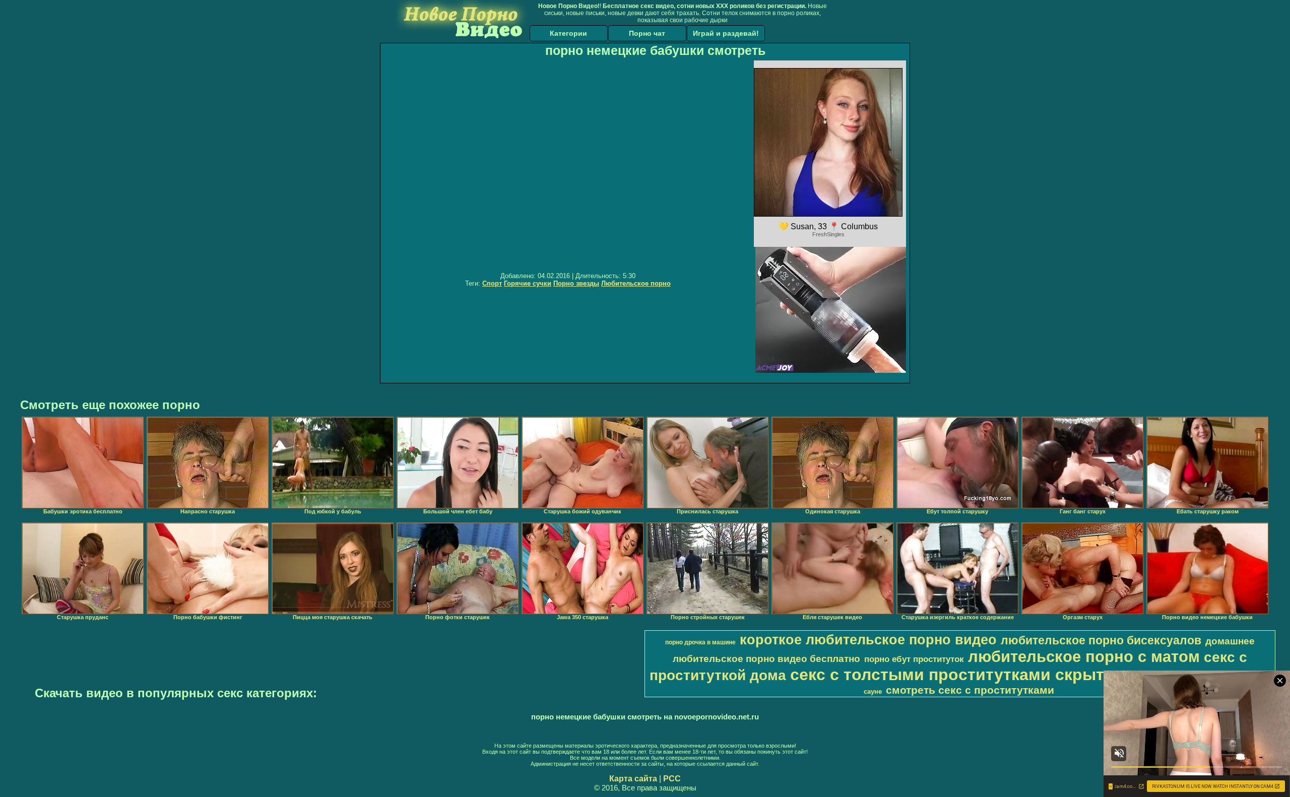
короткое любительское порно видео (868, 639)
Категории (568, 33)
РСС (672, 778)
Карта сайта (633, 778)
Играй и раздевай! (726, 33)
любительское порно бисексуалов (1101, 640)
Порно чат (647, 33)
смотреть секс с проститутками (970, 690)
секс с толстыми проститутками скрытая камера (987, 675)
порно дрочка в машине (700, 642)
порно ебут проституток (914, 659)
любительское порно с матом (1084, 656)
